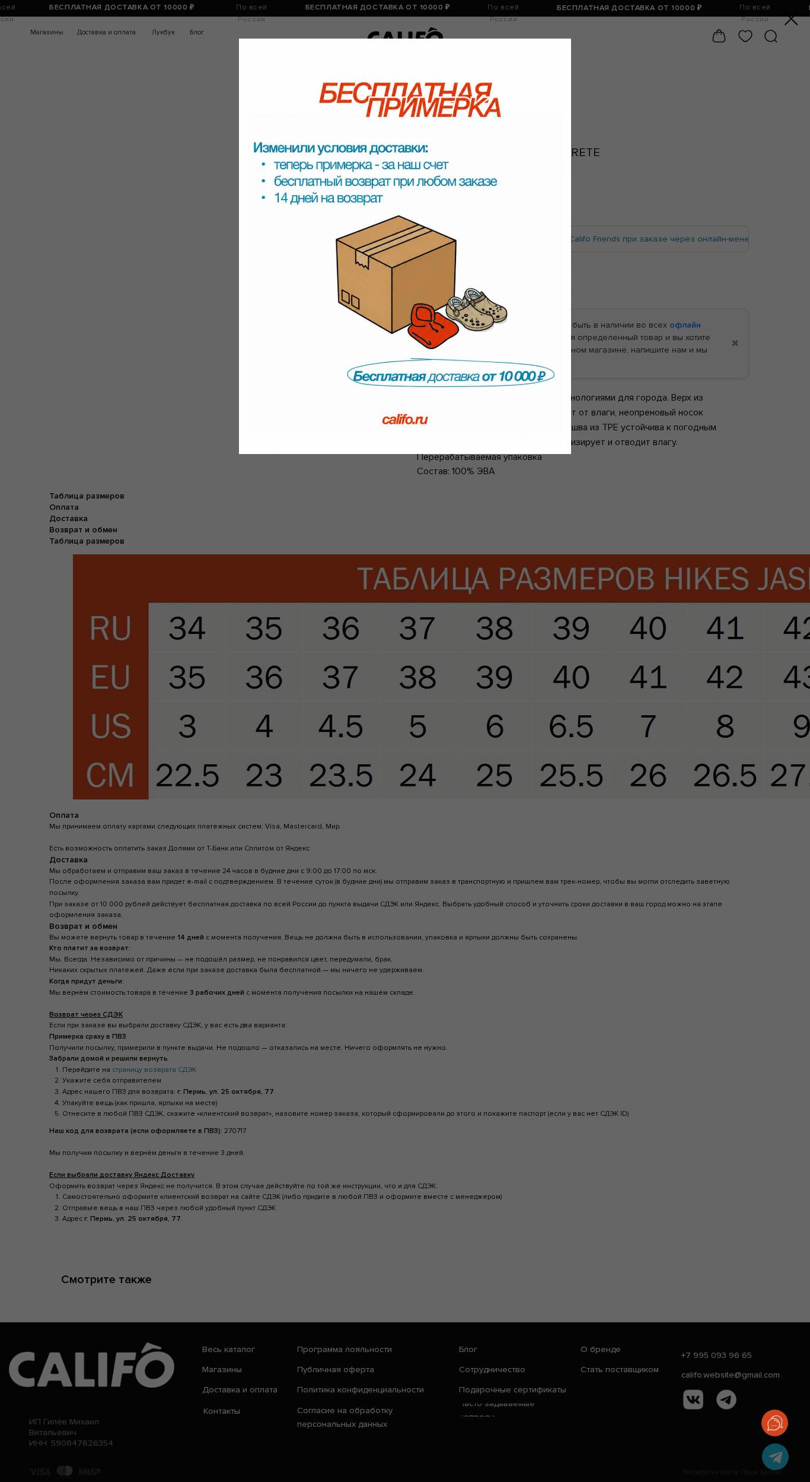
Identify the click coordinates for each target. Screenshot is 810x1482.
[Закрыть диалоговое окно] (791, 18)
